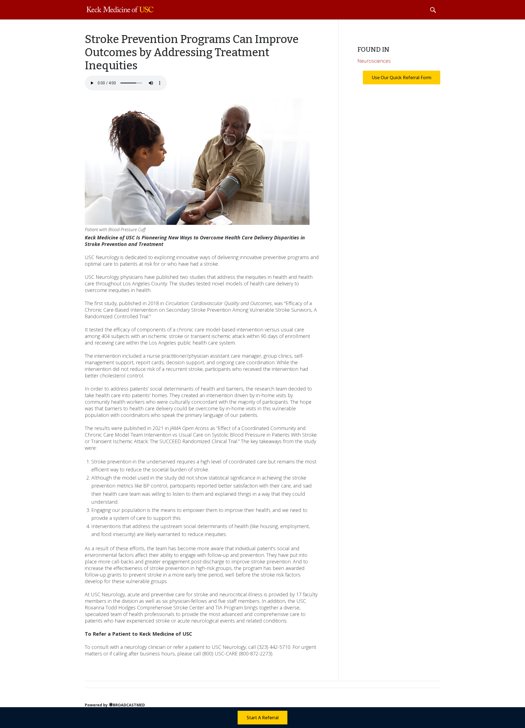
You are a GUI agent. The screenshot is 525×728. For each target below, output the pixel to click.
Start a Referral (263, 718)
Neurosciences (374, 61)
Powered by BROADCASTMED (115, 704)
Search (432, 10)
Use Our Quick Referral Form (401, 77)
